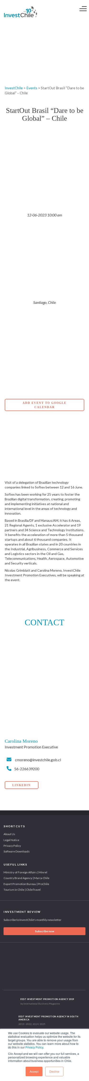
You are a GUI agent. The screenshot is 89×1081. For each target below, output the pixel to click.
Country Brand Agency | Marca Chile (26, 878)
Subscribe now (44, 931)
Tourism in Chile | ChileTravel (22, 889)
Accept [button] (34, 1071)
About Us (9, 834)
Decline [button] (54, 1071)
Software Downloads (17, 851)
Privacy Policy (34, 1047)
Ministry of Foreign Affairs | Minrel (25, 872)
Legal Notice (11, 840)
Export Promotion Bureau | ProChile (26, 884)
